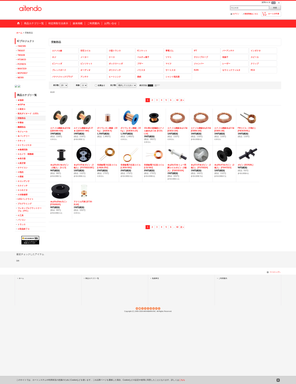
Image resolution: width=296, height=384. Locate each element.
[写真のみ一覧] (151, 85)
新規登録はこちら (251, 14)
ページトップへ (275, 272)
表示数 (56, 85)
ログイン (235, 14)
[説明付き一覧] (158, 85)
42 (177, 100)
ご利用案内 (223, 278)
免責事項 (155, 278)
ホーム (21, 278)
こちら (182, 380)
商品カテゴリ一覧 (92, 278)
